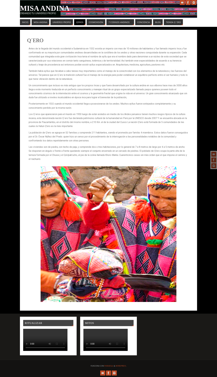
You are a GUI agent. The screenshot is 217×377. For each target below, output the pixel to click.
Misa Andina (45, 8)
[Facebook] (213, 159)
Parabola (108, 366)
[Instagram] (213, 165)
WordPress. (121, 366)
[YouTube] (213, 154)
